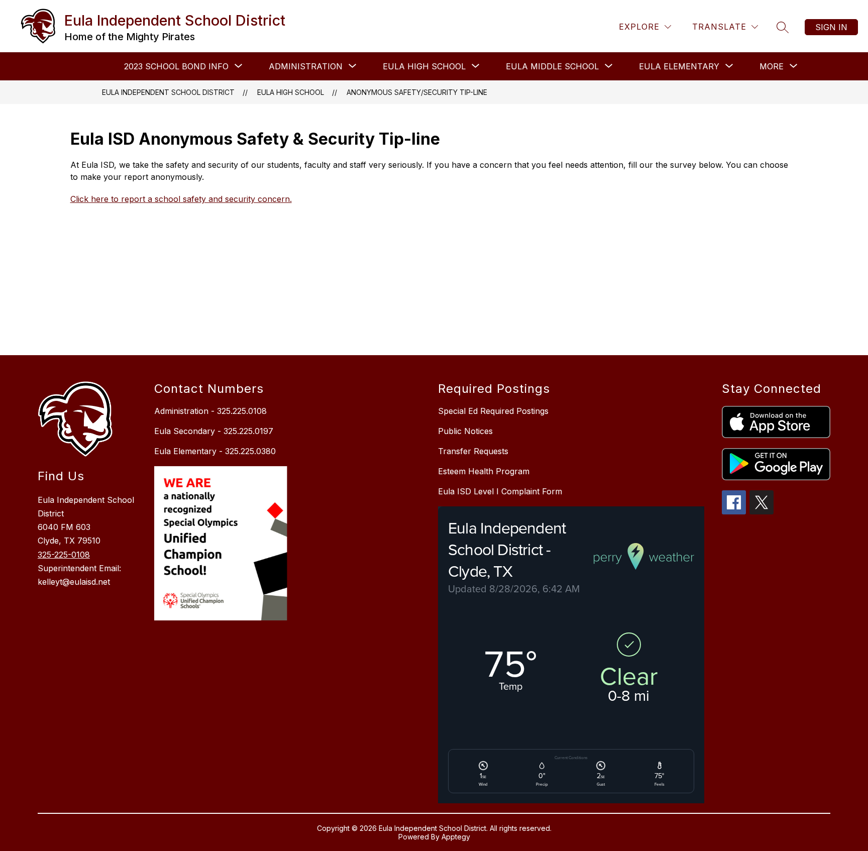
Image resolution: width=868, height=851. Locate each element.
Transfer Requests (473, 451)
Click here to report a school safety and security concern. (181, 199)
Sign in (831, 27)
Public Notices (465, 431)
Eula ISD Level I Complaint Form (500, 491)
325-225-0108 (64, 555)
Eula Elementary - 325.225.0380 (215, 451)
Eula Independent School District (168, 92)
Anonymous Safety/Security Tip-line (417, 92)
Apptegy (456, 836)
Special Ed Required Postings (493, 411)
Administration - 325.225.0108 (210, 411)
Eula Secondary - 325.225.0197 (213, 431)
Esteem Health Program (483, 471)
